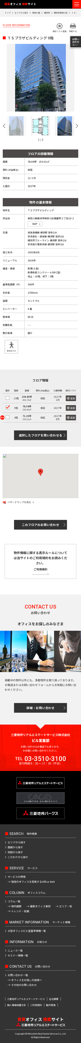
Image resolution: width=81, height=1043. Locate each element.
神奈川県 (36, 12)
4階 (16, 417)
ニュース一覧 (15, 950)
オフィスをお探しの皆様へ (26, 980)
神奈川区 (49, 218)
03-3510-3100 (45, 758)
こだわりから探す (18, 857)
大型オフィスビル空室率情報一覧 (27, 931)
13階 (16, 398)
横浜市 (47, 12)
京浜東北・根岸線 (37, 236)
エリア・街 (65, 906)
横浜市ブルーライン (38, 240)
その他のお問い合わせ (24, 985)
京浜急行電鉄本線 (37, 244)
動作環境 (50, 1005)
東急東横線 (34, 232)
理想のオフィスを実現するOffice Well (33, 881)
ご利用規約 (40, 569)
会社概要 (53, 999)
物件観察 (16, 906)
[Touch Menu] (76, 4)
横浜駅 (44, 232)
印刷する (73, 31)
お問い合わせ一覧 (18, 975)
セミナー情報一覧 (18, 955)
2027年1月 (58, 398)
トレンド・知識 (20, 911)
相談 (42, 398)
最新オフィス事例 (40, 906)
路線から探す (15, 847)
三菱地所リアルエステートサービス (26, 999)
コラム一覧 (14, 901)
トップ (8, 12)
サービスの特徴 (17, 877)
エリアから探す (21, 12)
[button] (59, 28)
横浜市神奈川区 (61, 12)
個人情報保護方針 (16, 1005)
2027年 (58, 407)
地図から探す (15, 852)
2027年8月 (58, 417)
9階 (16, 407)
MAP (35, 223)
